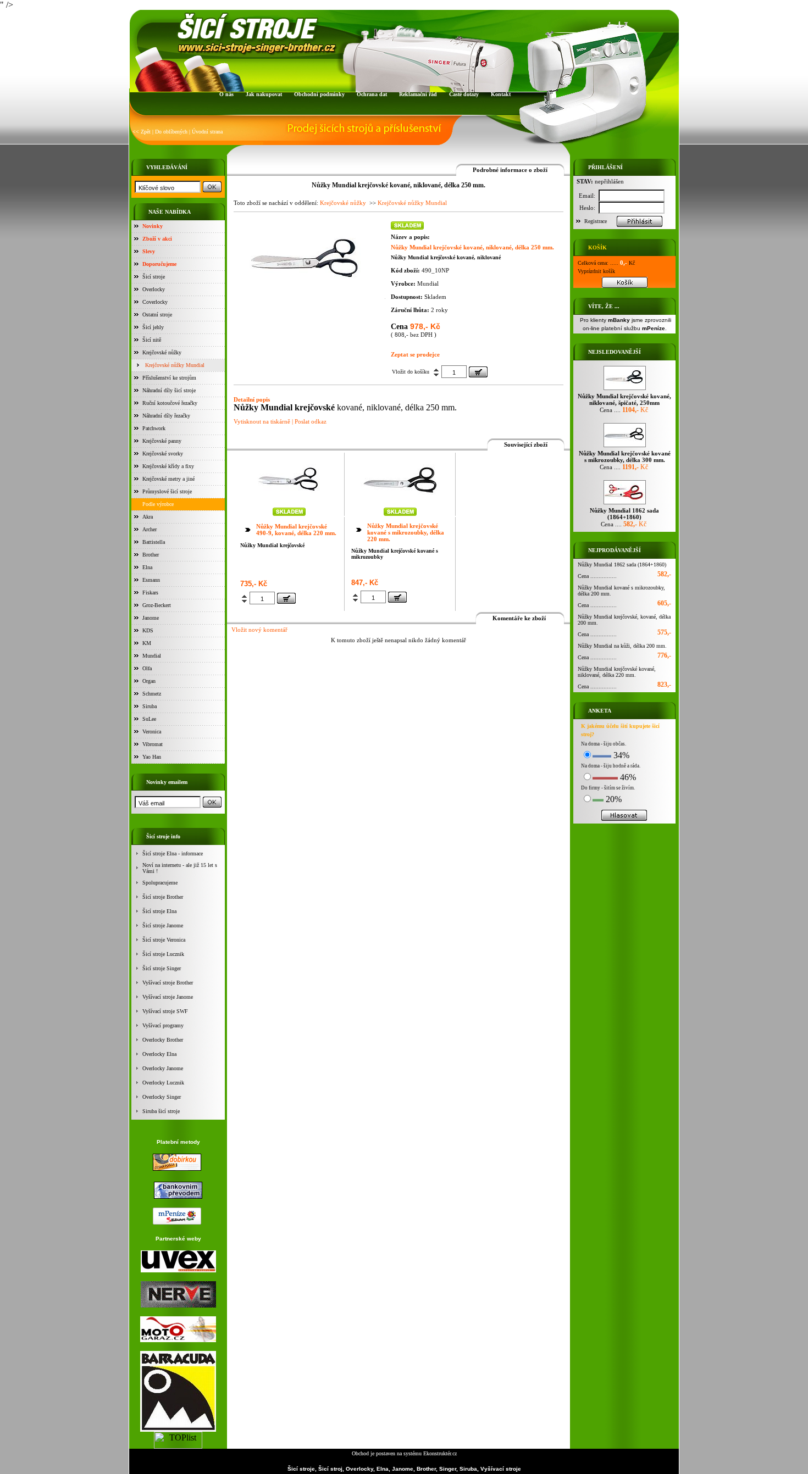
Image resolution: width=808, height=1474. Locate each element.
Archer (149, 529)
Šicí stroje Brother (162, 897)
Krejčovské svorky (162, 453)
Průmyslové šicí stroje (167, 491)
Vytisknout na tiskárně (262, 421)
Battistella (153, 542)
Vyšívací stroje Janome (167, 997)
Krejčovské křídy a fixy (168, 466)
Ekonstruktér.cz (440, 1453)
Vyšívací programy (163, 1025)
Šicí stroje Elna (159, 911)
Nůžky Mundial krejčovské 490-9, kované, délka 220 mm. (296, 529)
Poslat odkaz (310, 421)
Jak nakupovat (264, 94)
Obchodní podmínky (319, 94)
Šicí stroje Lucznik (163, 954)
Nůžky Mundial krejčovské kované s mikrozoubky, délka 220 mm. (405, 532)
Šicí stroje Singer (161, 968)
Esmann (151, 580)
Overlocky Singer (161, 1097)
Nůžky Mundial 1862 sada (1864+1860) (622, 564)
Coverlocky (155, 302)
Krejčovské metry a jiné (168, 479)
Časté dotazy (464, 94)
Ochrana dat (372, 94)
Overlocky (153, 289)
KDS (147, 630)
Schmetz (151, 694)
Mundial (151, 656)
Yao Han (151, 757)
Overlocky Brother (162, 1040)
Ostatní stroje (157, 315)
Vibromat (152, 744)
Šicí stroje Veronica (163, 940)
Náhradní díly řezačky (166, 416)
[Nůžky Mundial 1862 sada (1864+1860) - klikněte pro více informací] (625, 504)
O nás (226, 94)
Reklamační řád (418, 94)
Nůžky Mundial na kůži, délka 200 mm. (622, 646)
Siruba (149, 706)
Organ (149, 681)
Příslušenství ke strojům (169, 378)
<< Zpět (141, 132)
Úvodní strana (207, 132)
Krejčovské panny (161, 441)
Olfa (147, 668)
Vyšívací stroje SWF (165, 1011)
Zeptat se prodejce (415, 354)
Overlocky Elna (159, 1054)
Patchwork (153, 428)
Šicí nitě (151, 340)
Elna (147, 567)
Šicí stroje (153, 277)
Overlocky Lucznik (163, 1083)
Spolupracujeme (160, 883)
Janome (150, 618)
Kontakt (501, 94)
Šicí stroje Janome (162, 925)
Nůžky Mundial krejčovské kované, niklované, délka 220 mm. (617, 672)
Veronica (151, 731)
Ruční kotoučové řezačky (169, 403)
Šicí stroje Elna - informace (172, 853)
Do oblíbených (171, 132)
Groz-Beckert (156, 605)
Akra (147, 517)
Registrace (595, 221)
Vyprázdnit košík (596, 271)
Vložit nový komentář (259, 629)
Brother (150, 555)
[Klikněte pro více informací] (289, 502)
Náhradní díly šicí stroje (169, 390)
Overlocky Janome (162, 1068)
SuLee (149, 719)
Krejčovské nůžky (161, 352)
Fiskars (150, 592)
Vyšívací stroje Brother (167, 983)
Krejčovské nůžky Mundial (174, 365)
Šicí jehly (153, 327)
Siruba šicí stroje (161, 1111)
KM (146, 643)
